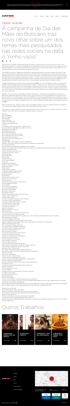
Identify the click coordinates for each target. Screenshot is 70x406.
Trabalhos (36, 16)
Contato (57, 16)
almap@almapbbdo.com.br (54, 390)
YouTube (16, 402)
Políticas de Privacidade (17, 389)
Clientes (47, 16)
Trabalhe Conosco (64, 16)
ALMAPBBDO (8, 15)
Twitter (14, 402)
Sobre (52, 16)
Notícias (41, 16)
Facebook (11, 402)
